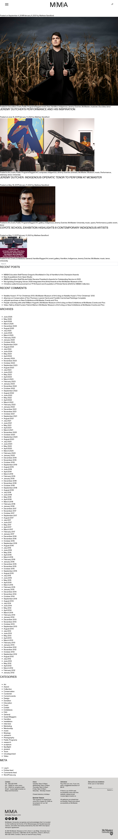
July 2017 (7, 520)
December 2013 (10, 619)
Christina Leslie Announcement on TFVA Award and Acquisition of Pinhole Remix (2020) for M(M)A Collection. (47, 284)
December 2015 (10, 564)
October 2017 (9, 513)
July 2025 (7, 330)
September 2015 (10, 571)
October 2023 (9, 363)
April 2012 (8, 665)
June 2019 (8, 469)
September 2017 (10, 515)
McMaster (86, 106)
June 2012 (8, 661)
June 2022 (8, 395)
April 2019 (8, 471)
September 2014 (10, 598)
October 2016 (9, 541)
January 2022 (9, 407)
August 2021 (9, 418)
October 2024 (9, 342)
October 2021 (9, 414)
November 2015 (10, 566)
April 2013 (8, 638)
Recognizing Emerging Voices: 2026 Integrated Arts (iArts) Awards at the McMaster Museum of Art (43, 281)
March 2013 (8, 640)
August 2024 (9, 347)
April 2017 (7, 527)
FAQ (5, 712)
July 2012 (7, 659)
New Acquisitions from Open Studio (18, 277)
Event (19, 106)
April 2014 (7, 610)
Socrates (102, 106)
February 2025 (10, 337)
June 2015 (8, 578)
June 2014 (8, 605)
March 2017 (8, 529)
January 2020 (9, 455)
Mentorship (8, 728)
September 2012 (10, 654)
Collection (8, 689)
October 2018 (9, 485)
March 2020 (9, 451)
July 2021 (7, 421)
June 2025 (8, 333)
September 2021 (10, 416)
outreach (7, 735)
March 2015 (8, 585)
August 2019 (9, 467)
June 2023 (8, 372)
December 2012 (10, 647)
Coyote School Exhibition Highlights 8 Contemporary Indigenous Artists (54, 228)
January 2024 (9, 358)
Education (12, 106)
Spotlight (7, 747)
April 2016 (8, 555)
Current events (10, 696)
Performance (105, 172)
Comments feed (10, 772)
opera (93, 222)
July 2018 (7, 492)
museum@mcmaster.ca (17, 789)
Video (6, 756)
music (97, 172)
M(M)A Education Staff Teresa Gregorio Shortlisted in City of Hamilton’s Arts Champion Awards (41, 274)
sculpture (7, 744)
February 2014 (9, 615)
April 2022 (8, 400)
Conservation (9, 691)
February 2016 (9, 559)
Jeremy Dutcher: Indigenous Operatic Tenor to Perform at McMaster (51, 177)
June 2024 (8, 351)
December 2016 (10, 536)
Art (9, 172)
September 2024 (10, 344)
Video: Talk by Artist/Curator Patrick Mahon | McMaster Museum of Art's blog (34, 305)
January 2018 (9, 506)
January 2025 (9, 340)
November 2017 (10, 511)
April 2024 (8, 356)
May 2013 (7, 635)
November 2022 (10, 386)
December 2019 (10, 458)
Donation (7, 700)
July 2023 (7, 370)
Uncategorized (10, 754)
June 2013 (8, 633)
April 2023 (8, 377)
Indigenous (63, 106)
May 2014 (7, 608)
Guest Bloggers (10, 717)
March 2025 (8, 335)
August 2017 (8, 518)
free (48, 106)
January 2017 (9, 534)
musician (94, 106)
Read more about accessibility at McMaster (70, 802)
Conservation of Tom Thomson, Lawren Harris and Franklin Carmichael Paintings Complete (49, 298)
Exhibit (6, 707)
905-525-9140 (12, 784)
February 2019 (9, 476)
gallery (41, 222)
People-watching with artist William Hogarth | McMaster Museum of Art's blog (35, 302)
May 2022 (8, 397)
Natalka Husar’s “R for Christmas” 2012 (79, 295)
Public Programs (28, 106)
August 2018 (9, 490)
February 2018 (9, 504)
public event (112, 222)
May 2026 (8, 319)
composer (43, 172)
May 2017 (7, 525)
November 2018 (10, 483)
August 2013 (9, 629)
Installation (8, 721)
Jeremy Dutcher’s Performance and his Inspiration (37, 109)
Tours (6, 751)
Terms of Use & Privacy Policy (31, 834)
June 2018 (8, 494)
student (7, 749)
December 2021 (10, 409)
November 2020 (10, 432)
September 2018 (10, 488)
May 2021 (7, 425)
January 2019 (9, 478)
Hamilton (54, 106)
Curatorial (8, 693)
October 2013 (9, 624)
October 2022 (9, 388)
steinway (3, 174)
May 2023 (8, 374)
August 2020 (9, 439)
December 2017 (10, 508)
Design (6, 698)
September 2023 (10, 365)
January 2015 (9, 589)
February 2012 (9, 670)
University (17, 174)
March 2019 (8, 474)
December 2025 (10, 326)
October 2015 (9, 568)
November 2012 (10, 649)
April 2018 (8, 499)
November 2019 (10, 460)
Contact (17, 834)
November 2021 (10, 411)
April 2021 (8, 427)
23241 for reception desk (16, 787)
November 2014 (10, 594)
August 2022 (9, 393)
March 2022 (8, 402)
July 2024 (7, 349)
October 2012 (9, 652)
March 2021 (8, 430)
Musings (7, 733)
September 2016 (10, 543)
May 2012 (7, 663)
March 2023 (8, 379)
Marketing (8, 726)
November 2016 (10, 538)
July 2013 (7, 631)
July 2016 (7, 548)
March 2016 (8, 557)
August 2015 (9, 573)
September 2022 (10, 391)
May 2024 (8, 354)
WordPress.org (10, 775)
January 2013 (9, 645)
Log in (6, 768)
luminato (74, 172)
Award (6, 687)
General (28, 258)
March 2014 (8, 612)
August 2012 (9, 656)
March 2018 (8, 501)
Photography (9, 737)
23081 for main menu (15, 785)
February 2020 (10, 453)
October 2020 (9, 434)
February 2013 (9, 642)
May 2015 (7, 580)
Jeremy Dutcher (74, 106)
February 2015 (9, 587)
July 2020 (8, 441)
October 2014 (9, 596)
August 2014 (9, 601)
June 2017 (8, 522)
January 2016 (9, 562)
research (7, 742)
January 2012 (9, 672)
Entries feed (8, 770)
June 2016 (8, 550)
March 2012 (8, 668)
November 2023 (10, 360)
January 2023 (9, 384)
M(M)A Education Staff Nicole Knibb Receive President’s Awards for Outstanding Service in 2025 (42, 279)
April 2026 (8, 321)
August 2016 (9, 545)
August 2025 (9, 328)
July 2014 (7, 603)
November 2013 (10, 622)
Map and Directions (11, 791)
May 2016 (7, 552)
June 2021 (8, 423)
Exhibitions (20, 258)
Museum (90, 172)
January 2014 (9, 617)
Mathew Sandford (46, 15)
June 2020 (8, 444)
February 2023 (10, 381)
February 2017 (9, 531)
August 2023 (9, 367)
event (44, 106)
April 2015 (8, 582)
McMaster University (76, 222)
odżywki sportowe (11, 300)
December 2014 (10, 592)
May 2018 (7, 497)
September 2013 (10, 626)
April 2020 (8, 448)
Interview (7, 724)
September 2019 (10, 464)
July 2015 (7, 575)
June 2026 (8, 317)
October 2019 (9, 462)
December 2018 (10, 481)
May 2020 (8, 446)
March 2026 (8, 323)
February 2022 (10, 404)
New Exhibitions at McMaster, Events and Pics (39, 300)
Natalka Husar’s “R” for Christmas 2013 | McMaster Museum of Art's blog (32, 295)
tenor (108, 106)
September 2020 (11, 437)
